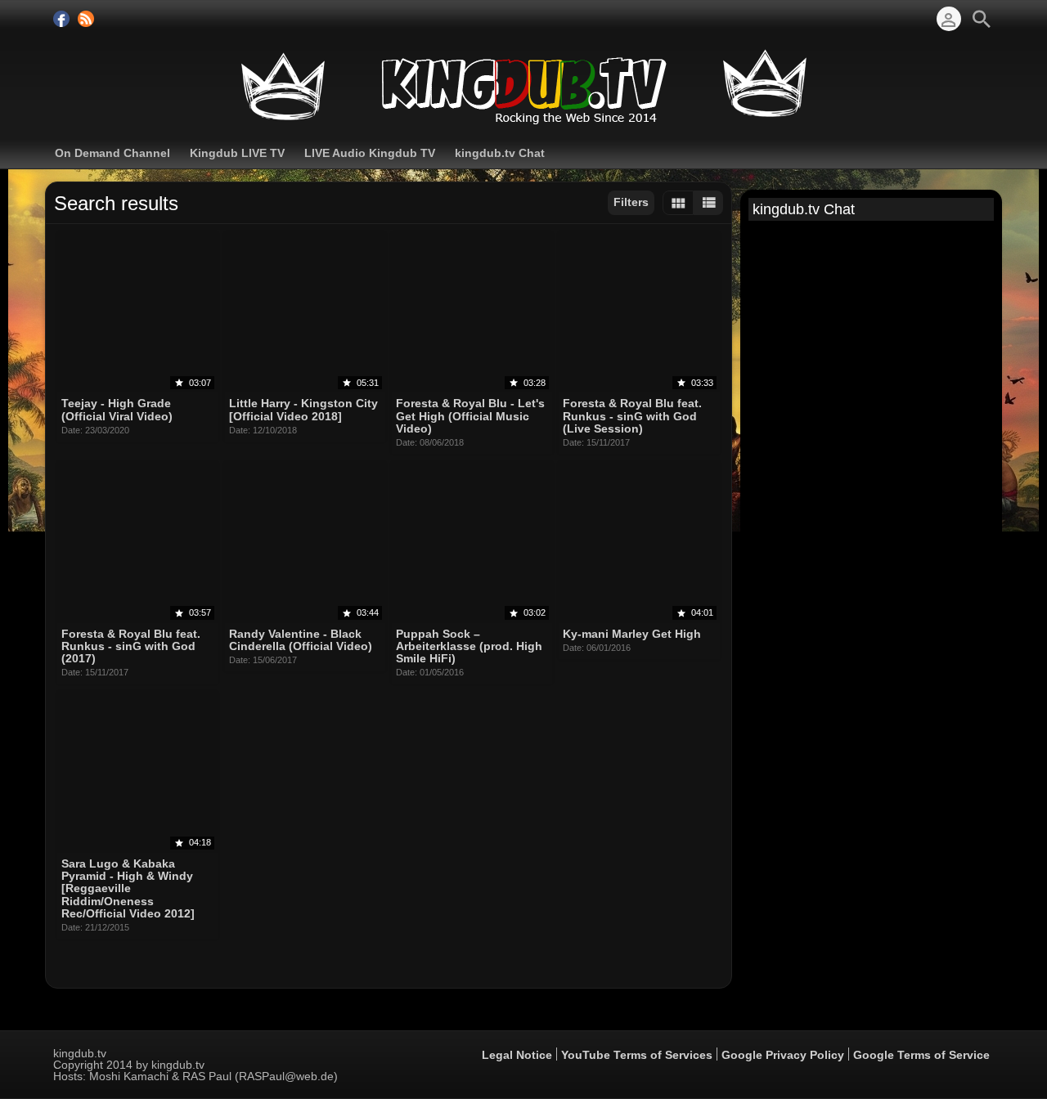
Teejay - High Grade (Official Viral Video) (117, 410)
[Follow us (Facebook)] (61, 19)
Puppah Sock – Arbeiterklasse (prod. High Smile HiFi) (469, 646)
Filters (631, 202)
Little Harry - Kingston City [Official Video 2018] (303, 410)
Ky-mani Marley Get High (632, 633)
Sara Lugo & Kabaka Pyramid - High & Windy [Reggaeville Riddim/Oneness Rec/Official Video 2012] (128, 888)
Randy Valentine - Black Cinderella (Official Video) (300, 640)
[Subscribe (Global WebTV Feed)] (86, 19)
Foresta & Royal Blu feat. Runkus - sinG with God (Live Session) (632, 416)
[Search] (981, 19)
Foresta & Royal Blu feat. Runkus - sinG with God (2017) (130, 646)
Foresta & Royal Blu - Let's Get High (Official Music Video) (470, 416)
